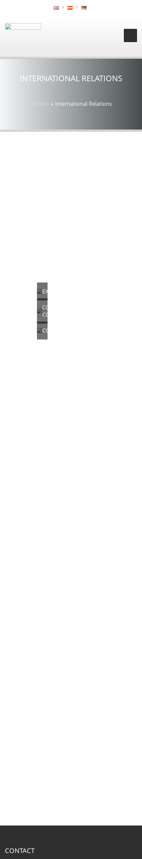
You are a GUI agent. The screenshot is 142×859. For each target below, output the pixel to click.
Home (41, 103)
